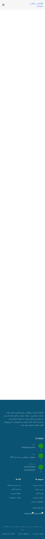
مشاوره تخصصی (38, 497)
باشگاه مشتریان (16, 493)
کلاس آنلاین (39, 493)
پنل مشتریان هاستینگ (14, 485)
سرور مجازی (39, 489)
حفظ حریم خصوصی (8, 533)
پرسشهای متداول (23, 533)
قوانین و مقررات (37, 533)
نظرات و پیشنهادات (15, 497)
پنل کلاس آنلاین (16, 489)
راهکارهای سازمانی (37, 502)
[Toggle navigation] (9, 5)
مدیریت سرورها (38, 485)
